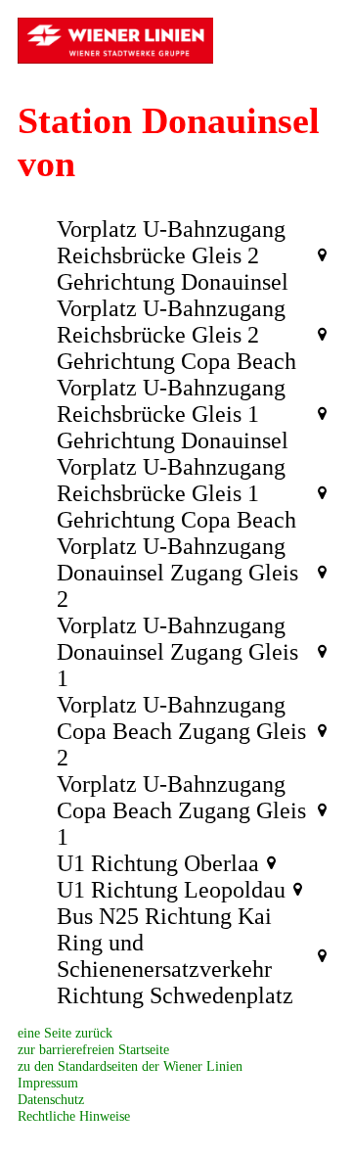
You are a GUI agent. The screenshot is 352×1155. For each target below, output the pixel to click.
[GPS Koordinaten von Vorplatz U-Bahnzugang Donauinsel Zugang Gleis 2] (322, 572)
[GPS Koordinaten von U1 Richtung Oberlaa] (271, 863)
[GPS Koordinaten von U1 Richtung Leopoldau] (298, 890)
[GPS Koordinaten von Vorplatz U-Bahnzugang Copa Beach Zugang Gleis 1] (322, 810)
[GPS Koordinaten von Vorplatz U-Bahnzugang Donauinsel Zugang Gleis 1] (322, 652)
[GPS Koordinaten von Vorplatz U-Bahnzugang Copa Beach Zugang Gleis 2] (322, 731)
